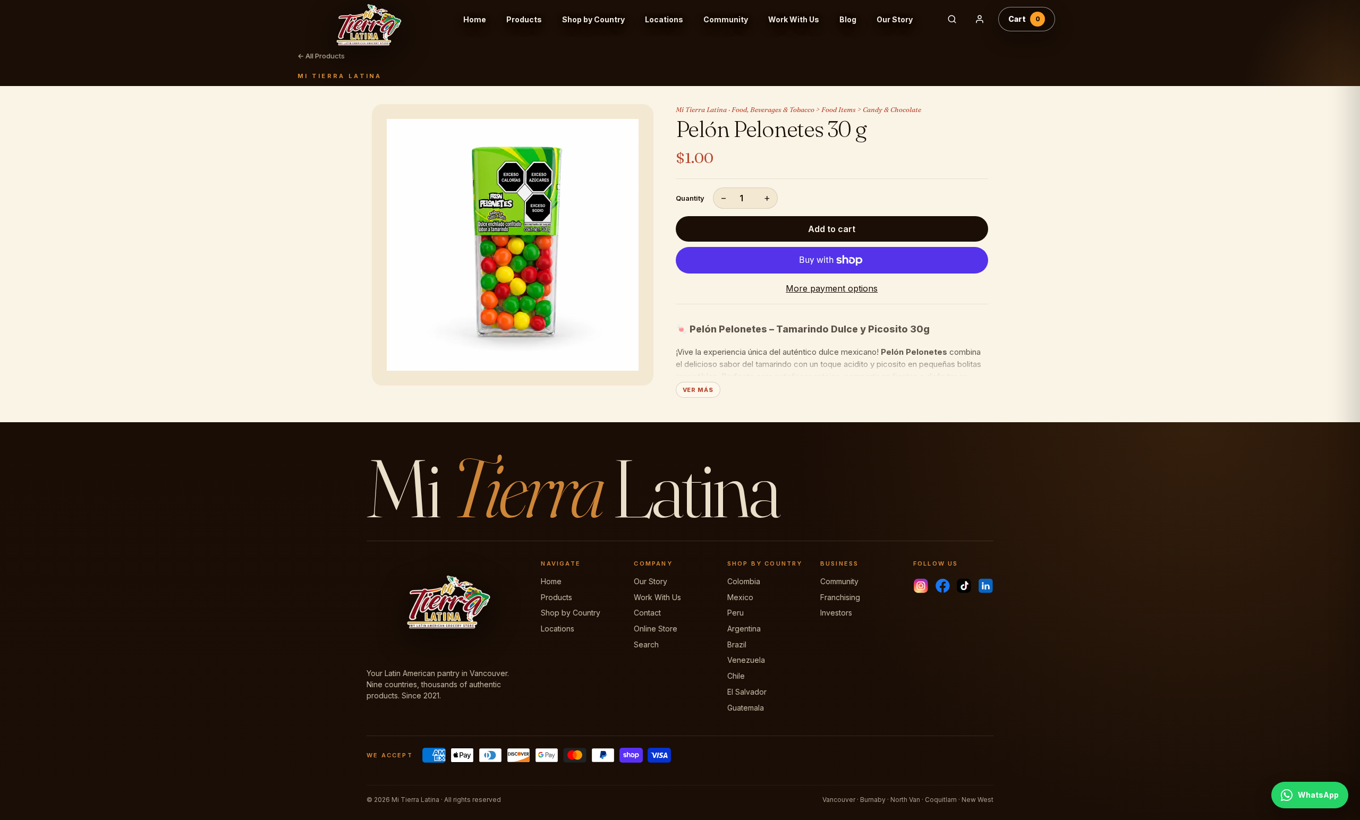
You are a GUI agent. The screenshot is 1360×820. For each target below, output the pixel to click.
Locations (664, 19)
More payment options (832, 288)
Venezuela (746, 659)
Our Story (895, 19)
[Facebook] (942, 586)
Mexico (740, 597)
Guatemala (745, 707)
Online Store (655, 628)
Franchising (840, 597)
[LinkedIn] (985, 586)
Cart (1024, 18)
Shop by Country (593, 19)
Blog (847, 19)
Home (474, 19)
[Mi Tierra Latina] (376, 19)
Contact (647, 612)
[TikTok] (964, 586)
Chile (736, 675)
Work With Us (793, 19)
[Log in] (980, 19)
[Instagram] (921, 586)
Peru (735, 612)
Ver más (698, 390)
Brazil (736, 644)
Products (524, 19)
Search (646, 644)
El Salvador (747, 691)
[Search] (952, 19)
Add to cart (831, 229)
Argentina (744, 628)
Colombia (743, 581)
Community (725, 19)
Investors (836, 612)
